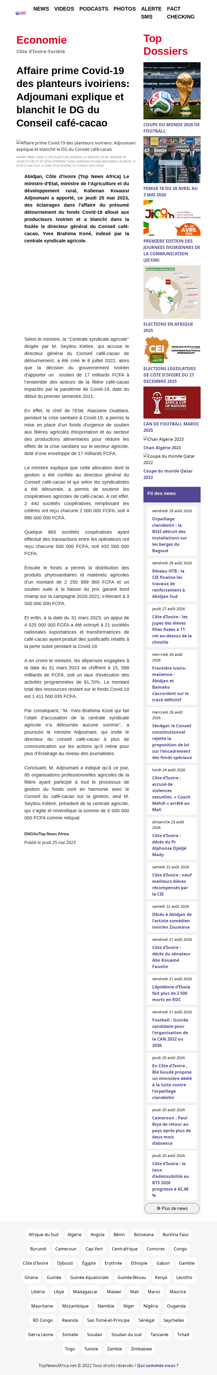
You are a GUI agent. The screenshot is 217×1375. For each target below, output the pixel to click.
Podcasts (93, 9)
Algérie (74, 1234)
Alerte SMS (151, 13)
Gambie (187, 1263)
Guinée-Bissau (131, 1277)
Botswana (144, 1234)
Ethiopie (139, 1263)
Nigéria (150, 1306)
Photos (125, 9)
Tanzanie (159, 1334)
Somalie (70, 1334)
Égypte (89, 1263)
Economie (41, 40)
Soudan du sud (126, 1334)
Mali (134, 1292)
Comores (156, 1249)
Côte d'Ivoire (35, 1263)
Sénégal (147, 1320)
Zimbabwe (141, 1349)
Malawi (114, 1292)
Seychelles (174, 1320)
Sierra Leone (40, 1334)
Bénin (119, 1234)
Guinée (54, 1277)
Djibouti (65, 1263)
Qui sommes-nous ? (158, 1365)
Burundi (38, 1249)
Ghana (31, 1277)
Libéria (38, 1292)
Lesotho (184, 1277)
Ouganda (176, 1306)
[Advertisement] (76, 292)
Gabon (163, 1263)
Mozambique (75, 1306)
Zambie (114, 1349)
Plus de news (174, 1208)
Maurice (178, 1292)
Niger (128, 1306)
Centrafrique (125, 1249)
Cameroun (65, 1249)
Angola (98, 1234)
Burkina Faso (176, 1234)
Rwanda (70, 1320)
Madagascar (85, 1292)
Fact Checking (181, 13)
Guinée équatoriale (89, 1277)
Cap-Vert (94, 1249)
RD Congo (43, 1320)
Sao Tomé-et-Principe (108, 1320)
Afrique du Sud (43, 1234)
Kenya (161, 1277)
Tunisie (91, 1349)
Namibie (106, 1306)
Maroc (154, 1292)
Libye (59, 1292)
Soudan (94, 1334)
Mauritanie (42, 1306)
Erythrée (113, 1263)
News (41, 9)
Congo (180, 1249)
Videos (64, 9)
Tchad (183, 1334)
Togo (70, 1349)
